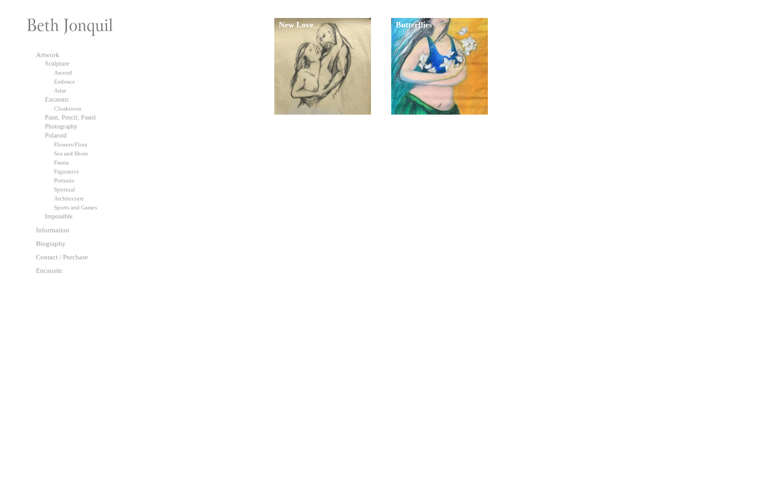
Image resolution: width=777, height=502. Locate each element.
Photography (61, 126)
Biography (51, 243)
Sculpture (57, 63)
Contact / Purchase (62, 257)
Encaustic (57, 99)
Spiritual (64, 189)
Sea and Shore (71, 153)
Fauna (61, 162)
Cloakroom (67, 108)
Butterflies (414, 24)
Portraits (64, 180)
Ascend (63, 72)
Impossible (58, 216)
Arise (60, 90)
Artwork (47, 54)
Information (52, 230)
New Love (296, 24)
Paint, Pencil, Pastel (70, 117)
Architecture (69, 198)
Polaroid (56, 135)
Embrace (64, 81)
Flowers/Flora (70, 144)
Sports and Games (75, 207)
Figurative (66, 171)
